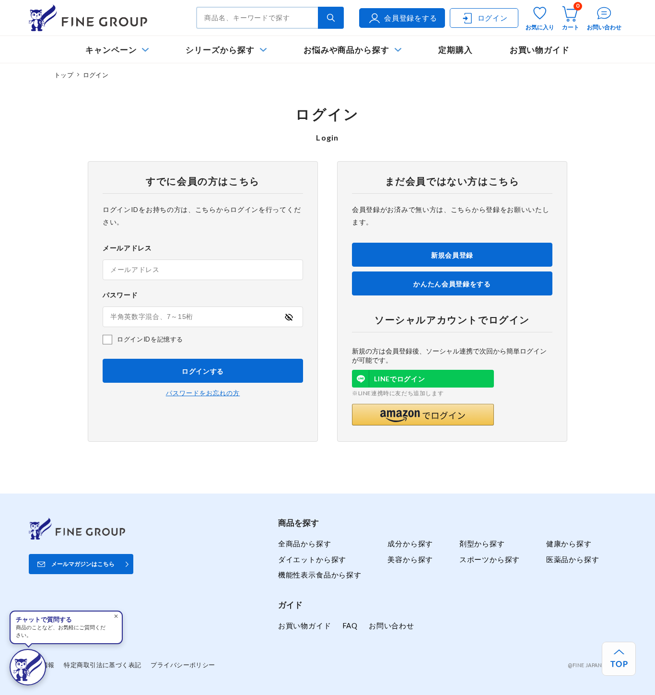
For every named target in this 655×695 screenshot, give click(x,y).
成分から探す (410, 543)
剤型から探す (482, 543)
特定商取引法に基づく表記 (102, 665)
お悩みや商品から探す (346, 50)
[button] (423, 414)
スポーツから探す (489, 559)
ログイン (493, 17)
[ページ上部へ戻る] (619, 659)
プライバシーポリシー (183, 665)
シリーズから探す (220, 50)
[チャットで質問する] (28, 667)
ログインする (203, 371)
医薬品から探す (572, 559)
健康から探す (569, 543)
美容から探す (410, 559)
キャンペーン (111, 50)
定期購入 (455, 50)
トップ (63, 75)
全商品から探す (304, 543)
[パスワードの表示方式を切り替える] (288, 317)
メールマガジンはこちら (83, 563)
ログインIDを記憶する (150, 339)
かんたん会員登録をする (452, 284)
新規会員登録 (452, 255)
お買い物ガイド (540, 50)
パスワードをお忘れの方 (203, 393)
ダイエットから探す (312, 559)
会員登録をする (410, 17)
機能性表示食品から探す (320, 574)
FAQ (350, 625)
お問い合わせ (391, 625)
